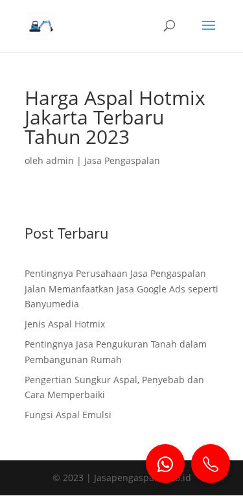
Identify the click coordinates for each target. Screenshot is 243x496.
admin (60, 160)
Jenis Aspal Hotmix (65, 324)
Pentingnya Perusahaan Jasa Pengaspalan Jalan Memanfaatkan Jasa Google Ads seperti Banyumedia (121, 289)
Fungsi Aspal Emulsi (68, 414)
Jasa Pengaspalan (122, 160)
